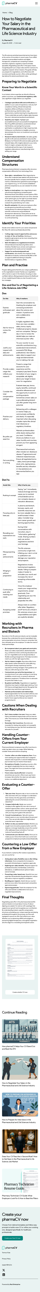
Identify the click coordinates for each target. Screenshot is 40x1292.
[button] (36, 3)
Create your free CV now (12, 1238)
